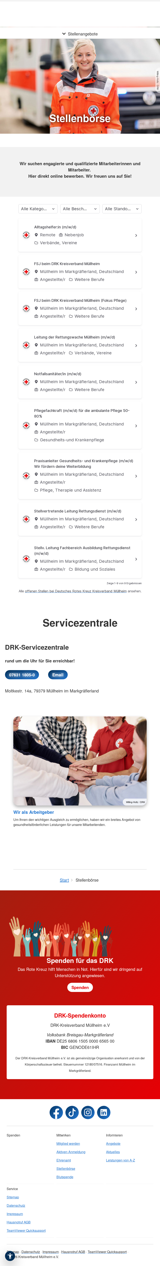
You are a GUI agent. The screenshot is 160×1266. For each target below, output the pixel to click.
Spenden (131, 8)
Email (58, 675)
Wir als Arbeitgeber (33, 812)
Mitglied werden (68, 1143)
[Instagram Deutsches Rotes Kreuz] (88, 1112)
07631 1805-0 (22, 675)
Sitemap (13, 1197)
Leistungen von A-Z (120, 1160)
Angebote (113, 1143)
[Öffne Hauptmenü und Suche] (152, 8)
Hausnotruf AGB (19, 1222)
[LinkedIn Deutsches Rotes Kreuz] (103, 1112)
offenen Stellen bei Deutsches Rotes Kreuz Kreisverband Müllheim (76, 591)
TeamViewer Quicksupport (26, 1230)
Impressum (15, 1213)
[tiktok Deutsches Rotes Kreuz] (72, 1112)
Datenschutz (16, 1205)
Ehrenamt (63, 1160)
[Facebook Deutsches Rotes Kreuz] (56, 1112)
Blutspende (64, 1176)
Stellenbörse (65, 1168)
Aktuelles (113, 1151)
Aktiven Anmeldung (70, 1151)
